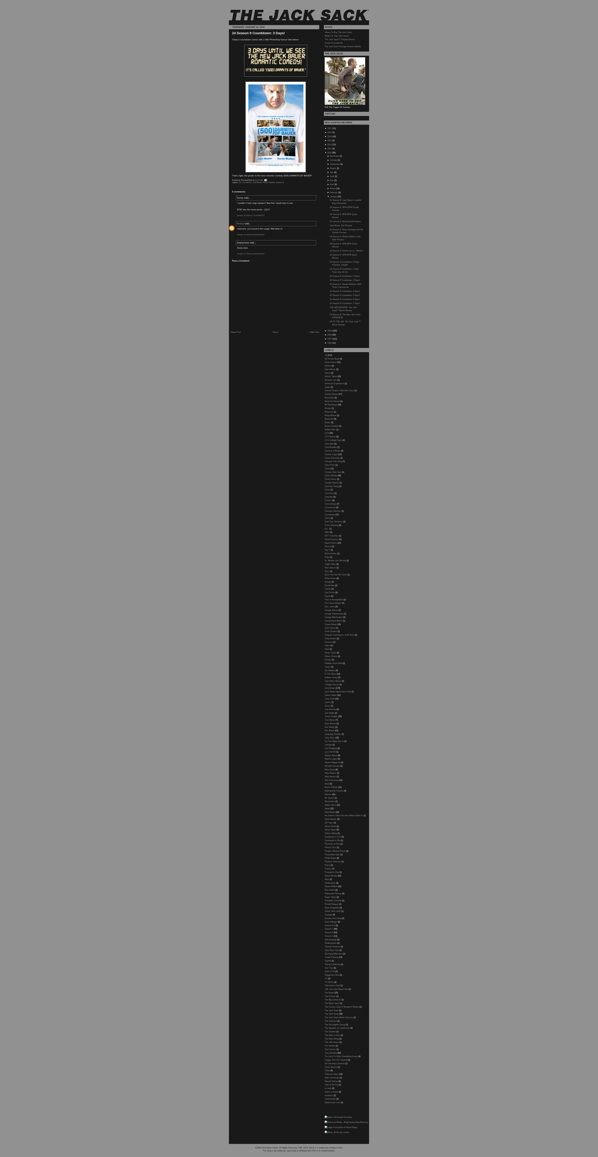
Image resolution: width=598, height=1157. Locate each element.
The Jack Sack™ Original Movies (340, 39)
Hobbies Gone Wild (334, 663)
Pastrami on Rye (332, 844)
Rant (327, 879)
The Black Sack (332, 1003)
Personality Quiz (332, 854)
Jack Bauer (257, 182)
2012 (329, 144)
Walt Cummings (332, 1078)
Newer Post (235, 332)
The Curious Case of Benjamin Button (342, 1007)
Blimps (328, 408)
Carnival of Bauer (333, 451)
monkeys (329, 1095)
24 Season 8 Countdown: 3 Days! (258, 33)
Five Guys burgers (333, 603)
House (328, 667)
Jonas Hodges (331, 716)
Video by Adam (332, 1074)
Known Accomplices (334, 43)
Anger (328, 387)
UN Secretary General (335, 1063)
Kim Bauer (330, 730)
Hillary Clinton (331, 656)
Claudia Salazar (332, 483)
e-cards (328, 1088)
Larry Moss (330, 738)
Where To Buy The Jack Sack (338, 32)
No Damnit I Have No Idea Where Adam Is (344, 815)
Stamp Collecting (333, 964)
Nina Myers (330, 812)
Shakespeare (331, 943)
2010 (329, 152)
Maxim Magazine (333, 762)
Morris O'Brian (331, 787)
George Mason (332, 610)
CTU (327, 433)
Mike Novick (331, 776)
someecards (330, 1099)
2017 (329, 128)
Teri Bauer (330, 993)
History (328, 660)
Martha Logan (331, 759)
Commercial (330, 507)
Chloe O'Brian (331, 475)
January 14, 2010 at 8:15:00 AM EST (251, 235)
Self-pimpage (331, 939)
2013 (329, 140)
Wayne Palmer (332, 1081)
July (332, 172)
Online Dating (331, 833)
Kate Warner (331, 723)
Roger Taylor (331, 897)
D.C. (327, 529)
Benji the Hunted (332, 401)
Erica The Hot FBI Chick (336, 575)
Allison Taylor (331, 376)
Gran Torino (330, 628)
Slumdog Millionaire (334, 954)
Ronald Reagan (332, 904)
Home (275, 332)
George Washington (334, 617)
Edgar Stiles (330, 564)
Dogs (327, 557)
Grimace (329, 642)
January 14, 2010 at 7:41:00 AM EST (251, 215)
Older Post (314, 332)
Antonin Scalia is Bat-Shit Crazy (339, 390)
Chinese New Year (333, 472)
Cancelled (329, 444)
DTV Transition (332, 536)
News (327, 808)
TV (326, 978)
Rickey (240, 223)
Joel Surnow (330, 709)
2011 (329, 148)
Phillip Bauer (331, 858)
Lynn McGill (330, 752)
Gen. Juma (330, 606)
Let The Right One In (334, 741)
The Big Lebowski (333, 1000)
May (332, 180)
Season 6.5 (330, 925)
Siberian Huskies (333, 946)
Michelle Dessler (332, 766)
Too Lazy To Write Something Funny (341, 1056)
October (333, 160)
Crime (328, 518)
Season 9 (329, 936)
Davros (328, 546)
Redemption (330, 883)
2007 (329, 339)
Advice (328, 366)
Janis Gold (330, 699)
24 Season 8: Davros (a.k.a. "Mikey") (346, 251)
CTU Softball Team (333, 440)
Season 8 (280, 182)
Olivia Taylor (331, 830)
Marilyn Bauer (331, 755)
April (332, 184)
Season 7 (329, 929)
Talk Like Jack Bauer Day (337, 989)
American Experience (335, 383)
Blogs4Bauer (331, 415)
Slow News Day (332, 950)
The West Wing (332, 1039)
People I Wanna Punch (335, 851)
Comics (328, 500)
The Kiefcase (331, 1021)
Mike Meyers (331, 773)
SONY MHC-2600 (333, 911)
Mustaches (330, 801)
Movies (328, 794)
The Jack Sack (332, 1014)
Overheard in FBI (333, 840)
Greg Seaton (331, 638)
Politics (328, 869)
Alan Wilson (330, 369)
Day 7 (328, 550)
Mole (327, 784)
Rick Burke (330, 890)
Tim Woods (330, 1046)
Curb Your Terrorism (334, 521)
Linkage (328, 745)
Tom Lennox (330, 1049)
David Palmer (331, 543)
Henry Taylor (331, 653)
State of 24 (330, 971)
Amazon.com (331, 380)
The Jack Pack (332, 1010)
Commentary (331, 504)
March (332, 188)
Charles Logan (331, 454)
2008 (329, 335)
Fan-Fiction (330, 592)
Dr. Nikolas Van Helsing (335, 560)
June (332, 176)
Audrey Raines (332, 394)
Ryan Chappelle (332, 908)
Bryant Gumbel (332, 426)
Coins (327, 490)
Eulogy (328, 582)
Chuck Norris (331, 479)
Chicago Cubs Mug (333, 461)
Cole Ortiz (329, 493)
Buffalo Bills (330, 429)
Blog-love (329, 412)
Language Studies (333, 734)
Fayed (328, 596)
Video (327, 1070)
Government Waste (334, 621)
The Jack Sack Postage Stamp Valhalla (343, 46)
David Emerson (332, 539)
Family (328, 589)
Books (328, 422)
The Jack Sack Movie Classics (339, 1017)
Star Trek (329, 968)
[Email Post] (265, 180)
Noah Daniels (331, 819)
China (327, 468)
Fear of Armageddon (334, 599)
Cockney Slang (332, 486)
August (333, 168)
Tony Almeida (331, 1053)
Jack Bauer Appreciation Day (338, 691)
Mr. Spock (330, 798)
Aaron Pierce (331, 362)
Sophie (328, 961)
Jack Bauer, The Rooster (341, 225)
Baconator (330, 398)
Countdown (247, 182)
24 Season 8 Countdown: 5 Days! (345, 295)
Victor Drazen (331, 1067)
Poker (328, 865)
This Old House (332, 1042)
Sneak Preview (332, 957)
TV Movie (329, 982)
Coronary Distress (333, 511)
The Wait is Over (333, 1035)
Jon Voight (330, 713)
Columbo (329, 497)
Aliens (328, 373)
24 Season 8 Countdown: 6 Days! (345, 299)
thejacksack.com (333, 1102)
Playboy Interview (333, 861)
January (333, 196)
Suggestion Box (332, 975)
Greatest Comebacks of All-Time (340, 635)
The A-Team (330, 996)
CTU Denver (330, 436)
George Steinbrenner (334, 614)
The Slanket (330, 1031)
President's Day (332, 872)
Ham (327, 649)
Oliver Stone (331, 826)
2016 (329, 132)
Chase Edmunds (332, 458)
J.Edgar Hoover (332, 684)
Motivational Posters (334, 791)
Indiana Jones (331, 677)
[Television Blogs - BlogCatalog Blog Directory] (346, 1122)
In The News (331, 674)
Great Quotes (331, 631)
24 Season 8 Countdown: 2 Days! (345, 276)
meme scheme (332, 1092)
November (334, 156)
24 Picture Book (332, 359)
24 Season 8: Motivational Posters (345, 221)
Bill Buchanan (331, 405)
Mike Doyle (330, 769)
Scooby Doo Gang (333, 918)
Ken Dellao (330, 727)
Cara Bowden (331, 447)
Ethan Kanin (330, 578)
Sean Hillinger (331, 922)
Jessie (328, 702)
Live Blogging (331, 748)
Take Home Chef (332, 985)
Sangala (329, 915)
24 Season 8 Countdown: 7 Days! (345, 303)
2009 (329, 331)
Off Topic (329, 823)
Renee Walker (269, 182)
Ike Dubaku (330, 670)
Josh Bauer (330, 720)
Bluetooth (329, 419)
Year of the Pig (332, 1085)
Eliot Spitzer (330, 568)
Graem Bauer (331, 624)
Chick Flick (330, 465)
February (334, 192)
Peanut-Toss (331, 847)
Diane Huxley (331, 553)
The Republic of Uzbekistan (337, 1028)
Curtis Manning (332, 525)
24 (240, 182)
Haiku (327, 645)
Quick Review (331, 876)
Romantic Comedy (333, 900)
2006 (329, 343)
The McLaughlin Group (335, 1024)
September (335, 164)
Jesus (328, 706)
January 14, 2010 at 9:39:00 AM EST (251, 254)
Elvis (327, 571)
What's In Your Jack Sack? (337, 36)
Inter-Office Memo (333, 681)
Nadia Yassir (331, 805)
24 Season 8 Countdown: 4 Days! (345, 291)
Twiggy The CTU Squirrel (336, 1060)
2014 (329, 136)
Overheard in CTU (333, 837)
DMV (327, 532)
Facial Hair (330, 585)
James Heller (331, 695)
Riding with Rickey (333, 893)
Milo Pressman (332, 780)
